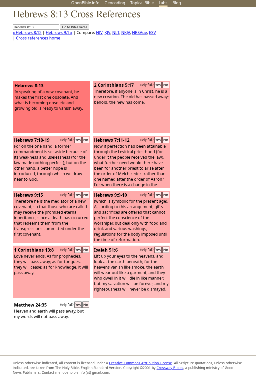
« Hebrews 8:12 (27, 32)
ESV (152, 32)
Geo (114, 2)
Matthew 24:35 (30, 305)
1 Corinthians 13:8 (34, 250)
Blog (176, 2)
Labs (163, 2)
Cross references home (38, 38)
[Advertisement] (205, 46)
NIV (99, 32)
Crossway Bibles (169, 367)
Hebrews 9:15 (28, 195)
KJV (107, 32)
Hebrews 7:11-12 (112, 140)
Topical (142, 2)
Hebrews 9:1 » (59, 32)
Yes (158, 84)
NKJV (125, 32)
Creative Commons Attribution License (140, 363)
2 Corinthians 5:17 (114, 85)
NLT (115, 32)
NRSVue (139, 32)
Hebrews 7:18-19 (32, 140)
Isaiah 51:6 (106, 250)
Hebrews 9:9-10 (110, 195)
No (165, 84)
